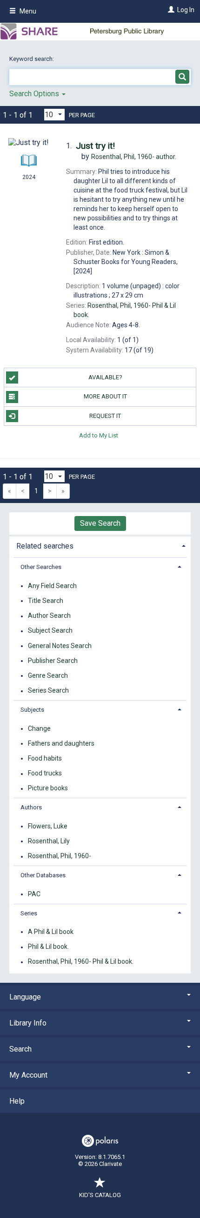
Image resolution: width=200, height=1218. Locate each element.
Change (39, 728)
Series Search (48, 691)
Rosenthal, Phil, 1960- (59, 856)
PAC (34, 894)
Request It (105, 415)
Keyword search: (32, 58)
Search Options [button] (35, 93)
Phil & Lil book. (48, 947)
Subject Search (50, 631)
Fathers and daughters (61, 743)
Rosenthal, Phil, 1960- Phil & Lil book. (80, 962)
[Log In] (170, 9)
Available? (105, 377)
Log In (185, 9)
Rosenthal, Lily (49, 841)
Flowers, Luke (47, 826)
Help (17, 1101)
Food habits (45, 758)
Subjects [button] (32, 709)
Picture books (48, 788)
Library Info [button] (28, 1023)
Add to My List (98, 435)
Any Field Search (52, 585)
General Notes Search (60, 645)
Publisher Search (53, 660)
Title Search (45, 600)
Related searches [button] (44, 546)
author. (133, 156)
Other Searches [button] (40, 566)
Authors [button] (31, 807)
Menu (27, 11)
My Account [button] (28, 1075)
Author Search (49, 616)
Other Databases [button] (43, 875)
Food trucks (45, 773)
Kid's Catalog (100, 1195)
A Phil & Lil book (50, 931)
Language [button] (25, 997)
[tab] (100, 545)
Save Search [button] (100, 523)
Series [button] (28, 913)
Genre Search (48, 675)
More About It (105, 396)
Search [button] (20, 1049)
